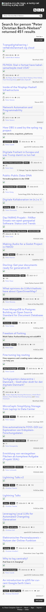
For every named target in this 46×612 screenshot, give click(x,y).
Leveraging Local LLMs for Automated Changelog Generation (18, 516)
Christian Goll (10, 530)
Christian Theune (11, 488)
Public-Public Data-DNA (17, 175)
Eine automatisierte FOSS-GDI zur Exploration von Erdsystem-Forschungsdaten (23, 430)
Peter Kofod (37, 78)
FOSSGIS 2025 (38, 448)
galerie (21, 369)
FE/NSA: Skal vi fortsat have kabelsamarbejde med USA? (23, 67)
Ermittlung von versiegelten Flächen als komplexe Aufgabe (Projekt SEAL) (20, 456)
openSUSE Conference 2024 (33, 575)
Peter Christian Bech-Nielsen (23, 78)
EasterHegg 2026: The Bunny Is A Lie (30, 194)
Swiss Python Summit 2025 (34, 283)
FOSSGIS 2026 (38, 239)
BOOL (26, 163)
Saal (15, 142)
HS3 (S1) (19, 467)
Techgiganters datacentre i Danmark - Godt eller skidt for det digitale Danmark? (23, 382)
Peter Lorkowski (10, 470)
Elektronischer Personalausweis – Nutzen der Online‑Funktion (22, 539)
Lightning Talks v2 (13, 477)
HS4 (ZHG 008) (34, 231)
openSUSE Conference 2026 (33, 147)
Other (6, 485)
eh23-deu (21, 187)
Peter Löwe (9, 237)
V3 (13, 548)
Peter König (9, 192)
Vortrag (6, 207)
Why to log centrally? (15, 558)
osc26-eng (13, 527)
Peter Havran (10, 258)
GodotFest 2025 (37, 260)
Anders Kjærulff (25, 80)
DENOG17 (39, 596)
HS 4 (12, 485)
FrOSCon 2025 (38, 328)
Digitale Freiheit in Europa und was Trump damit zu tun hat (21, 154)
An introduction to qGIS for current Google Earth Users (21, 582)
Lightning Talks (11, 495)
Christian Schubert (11, 551)
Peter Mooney (10, 302)
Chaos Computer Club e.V (13, 608)
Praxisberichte (9, 441)
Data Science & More (11, 276)
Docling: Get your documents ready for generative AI (20, 267)
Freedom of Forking (14, 333)
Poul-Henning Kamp (10, 80)
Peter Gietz (9, 168)
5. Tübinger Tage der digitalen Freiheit (30, 170)
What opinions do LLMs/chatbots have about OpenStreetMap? (22, 290)
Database (7, 323)
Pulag (6, 299)
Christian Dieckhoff (12, 594)
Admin (6, 417)
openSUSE (7, 142)
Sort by (39, 37)
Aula (22, 276)
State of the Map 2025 (35, 304)
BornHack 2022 (38, 60)
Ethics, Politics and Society (13, 163)
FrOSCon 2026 (38, 490)
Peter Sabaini (10, 420)
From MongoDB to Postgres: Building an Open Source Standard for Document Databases (23, 312)
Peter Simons (9, 100)
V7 (13, 207)
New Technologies (10, 369)
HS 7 (13, 345)
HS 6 (14, 323)
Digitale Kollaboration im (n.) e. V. (22, 199)
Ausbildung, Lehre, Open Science (15, 231)
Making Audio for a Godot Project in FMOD (22, 246)
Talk (5, 255)
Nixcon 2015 (39, 102)
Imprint (39, 608)
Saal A (6, 591)
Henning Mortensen (24, 395)
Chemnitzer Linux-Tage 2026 (33, 212)
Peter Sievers (9, 120)
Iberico (11, 255)
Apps (32, 608)
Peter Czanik (9, 145)
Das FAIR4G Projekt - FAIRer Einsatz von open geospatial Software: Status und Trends (19, 220)
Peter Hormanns (11, 210)
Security (6, 345)
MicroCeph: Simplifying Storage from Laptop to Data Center (21, 408)
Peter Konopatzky (11, 446)
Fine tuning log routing (16, 355)
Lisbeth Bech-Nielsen (12, 58)
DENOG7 (40, 122)
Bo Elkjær (9, 78)
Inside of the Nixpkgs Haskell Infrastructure (20, 89)
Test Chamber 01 (10, 187)
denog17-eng (15, 591)
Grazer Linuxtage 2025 (35, 422)
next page (39, 40)
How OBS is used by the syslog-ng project (22, 129)
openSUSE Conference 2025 (33, 374)
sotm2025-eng (15, 299)
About (26, 608)
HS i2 (13, 417)
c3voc (27, 610)
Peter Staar (9, 281)
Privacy (19, 610)
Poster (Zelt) (20, 441)
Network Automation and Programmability (18, 109)
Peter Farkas (9, 326)
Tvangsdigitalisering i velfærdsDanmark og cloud (18, 47)
